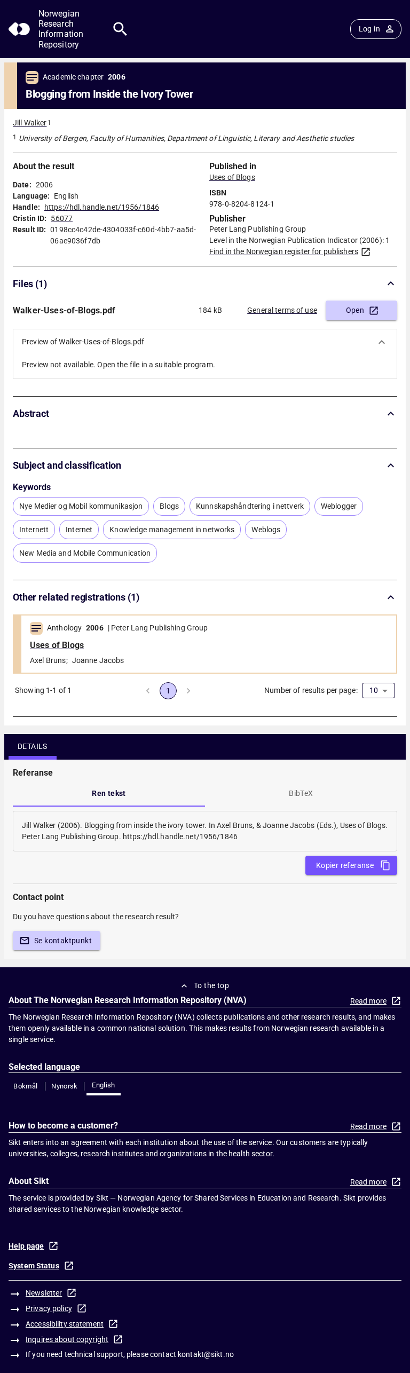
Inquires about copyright (67, 1339)
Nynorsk (64, 1086)
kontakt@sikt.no (206, 1354)
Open (355, 310)
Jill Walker (29, 123)
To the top (211, 985)
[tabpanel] (205, 831)
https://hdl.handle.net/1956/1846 (101, 207)
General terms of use (282, 310)
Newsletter (44, 1293)
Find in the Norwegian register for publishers (283, 251)
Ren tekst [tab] (109, 793)
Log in (369, 29)
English (103, 1085)
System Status (34, 1265)
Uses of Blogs (232, 177)
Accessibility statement (65, 1324)
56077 (62, 218)
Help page (26, 1246)
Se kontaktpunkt (63, 940)
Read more (368, 1001)
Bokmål (25, 1086)
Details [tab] (33, 746)
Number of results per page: (311, 690)
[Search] (120, 29)
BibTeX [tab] (301, 793)
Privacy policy (49, 1308)
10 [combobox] (373, 690)
